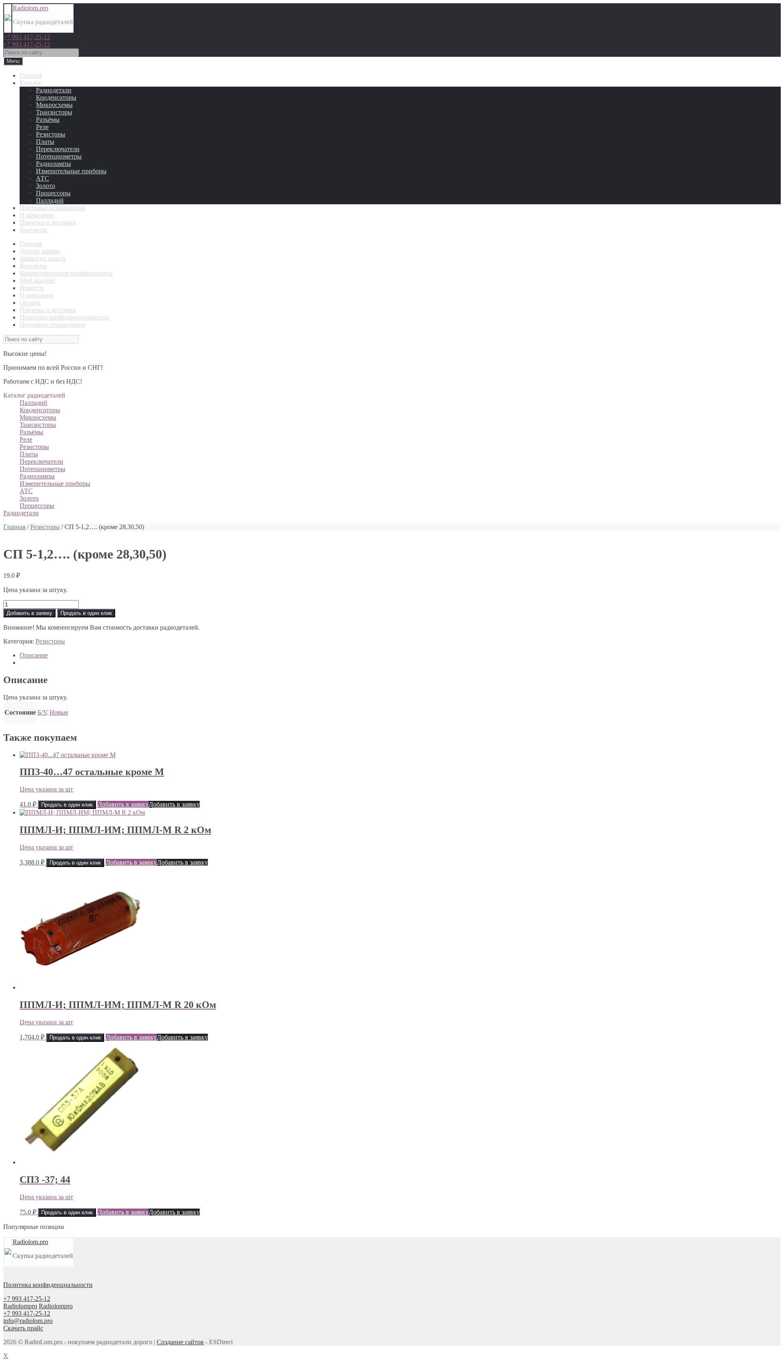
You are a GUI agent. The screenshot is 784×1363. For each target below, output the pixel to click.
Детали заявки (40, 251)
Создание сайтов (180, 1341)
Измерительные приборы (71, 171)
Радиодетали (53, 90)
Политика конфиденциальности (64, 317)
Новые (58, 712)
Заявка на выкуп (43, 258)
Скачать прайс (23, 1328)
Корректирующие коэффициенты (66, 273)
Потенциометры (59, 156)
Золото (45, 185)
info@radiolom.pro (28, 1320)
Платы (45, 141)
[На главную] (7, 18)
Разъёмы (48, 119)
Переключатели (58, 148)
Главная (31, 75)
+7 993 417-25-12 (26, 37)
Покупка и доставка (48, 222)
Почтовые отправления (52, 207)
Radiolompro (20, 1306)
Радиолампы (53, 163)
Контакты (33, 229)
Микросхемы (54, 104)
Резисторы (50, 134)
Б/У (42, 712)
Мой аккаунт (38, 280)
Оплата (30, 302)
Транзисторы (54, 112)
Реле (42, 126)
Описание (34, 655)
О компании (37, 215)
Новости (32, 287)
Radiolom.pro (30, 7)
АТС (42, 178)
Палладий (50, 200)
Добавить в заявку (29, 613)
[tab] (400, 655)
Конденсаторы (56, 97)
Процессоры (53, 193)
